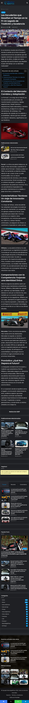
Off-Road (4, 625)
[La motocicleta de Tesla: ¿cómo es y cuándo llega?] (5, 156)
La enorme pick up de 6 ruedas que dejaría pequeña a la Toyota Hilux (19, 498)
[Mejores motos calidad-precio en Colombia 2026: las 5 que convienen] (14, 671)
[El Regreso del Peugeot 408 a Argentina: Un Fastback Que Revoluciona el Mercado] (21, 443)
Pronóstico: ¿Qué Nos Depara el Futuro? (12, 86)
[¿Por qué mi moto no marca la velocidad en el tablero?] (6, 519)
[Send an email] (9, 27)
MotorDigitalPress (6, 623)
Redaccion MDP (5, 27)
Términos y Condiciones (17, 695)
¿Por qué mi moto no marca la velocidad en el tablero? (19, 518)
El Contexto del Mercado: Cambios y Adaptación (13, 74)
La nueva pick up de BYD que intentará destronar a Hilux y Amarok (19, 491)
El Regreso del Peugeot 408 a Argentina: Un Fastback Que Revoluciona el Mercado (21, 451)
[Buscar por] (27, 3)
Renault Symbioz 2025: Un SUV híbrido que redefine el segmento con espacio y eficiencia (7, 433)
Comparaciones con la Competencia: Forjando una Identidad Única (14, 82)
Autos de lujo (5, 607)
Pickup (3, 609)
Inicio (3, 9)
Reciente (13, 484)
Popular (4, 484)
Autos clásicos (5, 614)
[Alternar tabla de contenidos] (24, 71)
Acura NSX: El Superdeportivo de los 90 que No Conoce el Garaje (21, 433)
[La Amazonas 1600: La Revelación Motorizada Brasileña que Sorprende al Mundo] (23, 671)
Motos (3, 602)
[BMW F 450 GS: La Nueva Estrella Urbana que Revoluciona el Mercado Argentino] (5, 579)
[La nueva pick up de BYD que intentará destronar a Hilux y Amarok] (6, 491)
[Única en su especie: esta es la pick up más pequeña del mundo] (6, 512)
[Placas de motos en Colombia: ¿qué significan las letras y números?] (6, 505)
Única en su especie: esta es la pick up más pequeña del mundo (19, 512)
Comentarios (23, 484)
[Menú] (2, 3)
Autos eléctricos (6, 604)
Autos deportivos (6, 611)
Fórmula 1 (4, 621)
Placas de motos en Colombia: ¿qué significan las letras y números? (19, 505)
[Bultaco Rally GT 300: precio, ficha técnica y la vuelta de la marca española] (5, 671)
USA (3, 618)
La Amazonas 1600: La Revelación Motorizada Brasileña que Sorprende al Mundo (13, 554)
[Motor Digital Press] (10, 2)
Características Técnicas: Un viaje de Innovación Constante (14, 78)
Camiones (4, 616)
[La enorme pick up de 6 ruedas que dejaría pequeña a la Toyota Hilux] (6, 498)
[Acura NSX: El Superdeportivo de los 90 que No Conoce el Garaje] (21, 425)
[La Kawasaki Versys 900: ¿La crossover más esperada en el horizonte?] (14, 682)
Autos (7, 9)
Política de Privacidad (14, 697)
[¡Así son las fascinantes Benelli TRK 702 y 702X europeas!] (5, 148)
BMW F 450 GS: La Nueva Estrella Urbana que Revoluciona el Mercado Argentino (17, 579)
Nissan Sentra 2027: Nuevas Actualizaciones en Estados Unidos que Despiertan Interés (6, 451)
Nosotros (8, 695)
